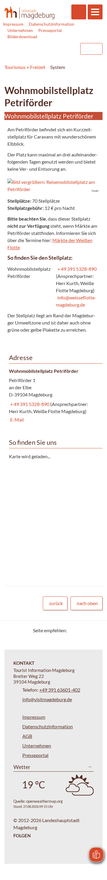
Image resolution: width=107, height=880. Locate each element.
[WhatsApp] (96, 630)
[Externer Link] (37, 49)
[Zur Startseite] (29, 12)
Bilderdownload (22, 36)
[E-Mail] (88, 630)
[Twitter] (73, 630)
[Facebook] (81, 630)
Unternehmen (20, 30)
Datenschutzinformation (51, 24)
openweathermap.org (44, 801)
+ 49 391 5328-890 (76, 269)
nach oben (87, 603)
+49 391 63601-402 (59, 690)
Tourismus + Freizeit (24, 67)
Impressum (13, 24)
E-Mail (16, 419)
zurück (56, 603)
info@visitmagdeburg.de (47, 699)
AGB (27, 736)
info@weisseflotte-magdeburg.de (76, 301)
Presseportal (50, 30)
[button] (53, 186)
